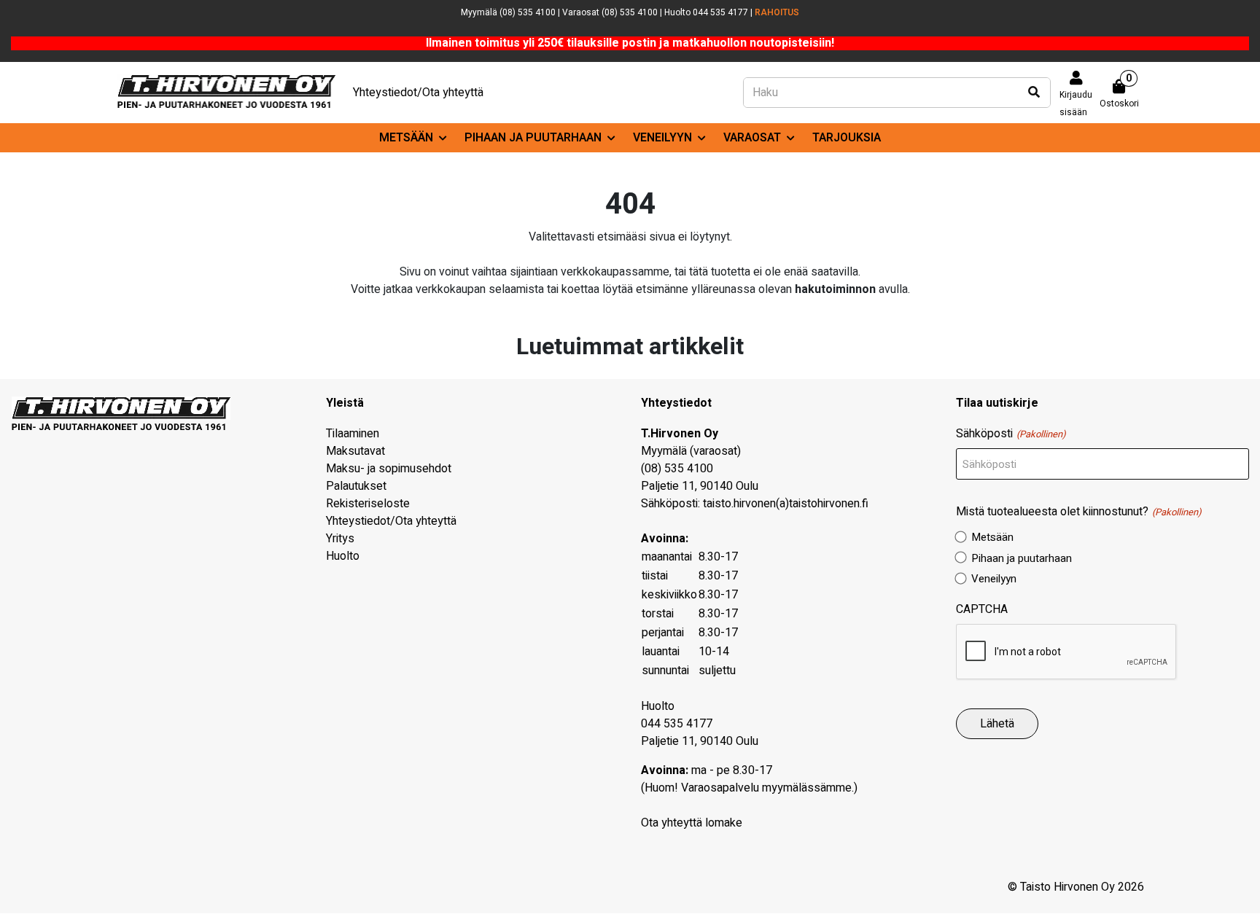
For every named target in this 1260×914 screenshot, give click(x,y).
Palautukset (356, 486)
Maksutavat (355, 451)
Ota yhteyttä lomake (691, 823)
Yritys (340, 538)
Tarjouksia (846, 138)
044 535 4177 (676, 724)
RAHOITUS (777, 12)
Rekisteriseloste (368, 503)
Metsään (406, 138)
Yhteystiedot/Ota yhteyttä (418, 92)
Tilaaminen (352, 433)
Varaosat (752, 138)
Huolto (342, 556)
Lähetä (997, 724)
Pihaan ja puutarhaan (533, 138)
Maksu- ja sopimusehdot (388, 468)
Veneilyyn (662, 138)
